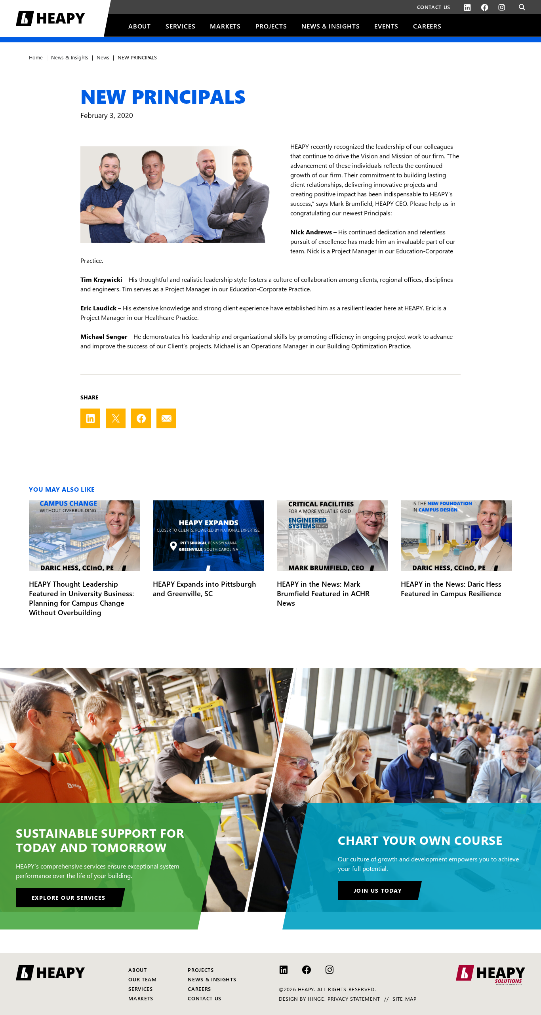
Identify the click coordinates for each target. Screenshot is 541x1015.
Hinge (316, 998)
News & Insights (69, 57)
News (103, 57)
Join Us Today (378, 890)
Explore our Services (68, 897)
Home (36, 57)
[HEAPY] (63, 18)
